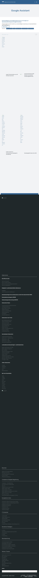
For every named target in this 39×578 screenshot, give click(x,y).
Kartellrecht (4, 557)
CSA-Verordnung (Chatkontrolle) (8, 484)
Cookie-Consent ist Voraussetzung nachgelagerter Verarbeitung (11, 153)
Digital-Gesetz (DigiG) (6, 488)
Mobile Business (5, 327)
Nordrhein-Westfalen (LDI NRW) (8, 356)
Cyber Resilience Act (6, 517)
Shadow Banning (5, 560)
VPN (3, 369)
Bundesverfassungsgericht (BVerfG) (8, 544)
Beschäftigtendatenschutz (7, 320)
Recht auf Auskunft (5, 281)
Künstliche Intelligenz (7, 526)
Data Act (3, 485)
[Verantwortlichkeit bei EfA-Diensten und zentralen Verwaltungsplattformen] (21, 75)
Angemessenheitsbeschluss (7, 336)
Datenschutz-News (9, 28)
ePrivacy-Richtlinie (5, 493)
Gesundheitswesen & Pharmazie (8, 474)
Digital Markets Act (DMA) (7, 489)
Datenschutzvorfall (5, 322)
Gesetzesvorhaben (5, 509)
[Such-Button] (36, 571)
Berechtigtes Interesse (6, 308)
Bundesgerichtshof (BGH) (6, 543)
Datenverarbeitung (5, 312)
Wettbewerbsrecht (5, 565)
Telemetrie (4, 366)
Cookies (3, 365)
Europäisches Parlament (6, 505)
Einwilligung (4, 313)
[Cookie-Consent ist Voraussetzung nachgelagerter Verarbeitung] (3, 153)
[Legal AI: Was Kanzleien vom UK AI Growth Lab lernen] (3, 75)
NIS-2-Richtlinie (5, 521)
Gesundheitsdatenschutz (6, 324)
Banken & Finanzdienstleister (7, 471)
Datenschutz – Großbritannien (7, 338)
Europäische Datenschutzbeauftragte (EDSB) (10, 502)
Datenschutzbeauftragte (6, 310)
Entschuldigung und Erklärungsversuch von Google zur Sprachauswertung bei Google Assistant (15, 21)
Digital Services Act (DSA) (7, 492)
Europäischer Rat (5, 506)
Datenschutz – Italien (6, 340)
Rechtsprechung (6, 538)
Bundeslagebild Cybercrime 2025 (30, 153)
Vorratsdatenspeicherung (6, 563)
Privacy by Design (5, 329)
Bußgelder (4, 290)
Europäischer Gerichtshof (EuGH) (8, 548)
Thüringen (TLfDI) (5, 359)
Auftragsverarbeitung (6, 306)
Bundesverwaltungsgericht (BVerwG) (8, 546)
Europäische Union (6, 498)
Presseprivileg (4, 559)
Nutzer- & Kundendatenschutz (7, 328)
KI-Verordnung (4, 535)
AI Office (3, 530)
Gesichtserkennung (5, 325)
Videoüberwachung (5, 331)
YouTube (3, 386)
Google (14, 28)
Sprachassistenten (24, 28)
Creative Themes (11, 575)
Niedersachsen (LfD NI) (6, 355)
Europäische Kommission (6, 504)
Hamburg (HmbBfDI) (5, 352)
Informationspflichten (6, 314)
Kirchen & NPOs (5, 475)
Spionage (3, 561)
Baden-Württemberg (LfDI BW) (7, 347)
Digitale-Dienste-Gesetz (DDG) (7, 487)
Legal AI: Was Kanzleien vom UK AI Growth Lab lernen (12, 75)
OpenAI (3, 382)
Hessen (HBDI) (4, 354)
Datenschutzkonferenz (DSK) (7, 351)
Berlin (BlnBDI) (4, 350)
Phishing (3, 522)
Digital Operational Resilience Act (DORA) (9, 491)
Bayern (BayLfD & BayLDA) (7, 348)
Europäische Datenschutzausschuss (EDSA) (10, 501)
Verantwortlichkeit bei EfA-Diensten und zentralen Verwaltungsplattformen (29, 75)
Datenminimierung (5, 309)
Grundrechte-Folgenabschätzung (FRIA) (9, 531)
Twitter (3, 385)
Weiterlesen (6, 27)
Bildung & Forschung (5, 472)
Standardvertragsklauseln (6, 342)
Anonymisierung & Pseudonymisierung (9, 305)
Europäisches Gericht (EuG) (7, 547)
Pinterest (3, 384)
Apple (3, 375)
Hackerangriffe (4, 518)
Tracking (3, 367)
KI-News (3, 534)
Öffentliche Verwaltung (6, 476)
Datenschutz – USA (5, 339)
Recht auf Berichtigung (6, 282)
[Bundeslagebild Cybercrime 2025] (21, 153)
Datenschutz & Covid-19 (6, 555)
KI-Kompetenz (4, 533)
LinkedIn (3, 378)
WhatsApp (4, 388)
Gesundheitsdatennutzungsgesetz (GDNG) (10, 495)
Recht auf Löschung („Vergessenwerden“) (9, 283)
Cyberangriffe (4, 515)
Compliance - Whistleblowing (7, 483)
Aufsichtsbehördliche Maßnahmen (8, 291)
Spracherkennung (30, 28)
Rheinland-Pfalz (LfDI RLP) (7, 358)
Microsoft (3, 381)
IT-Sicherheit (5, 512)
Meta (3, 379)
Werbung (3, 564)
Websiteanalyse (5, 370)
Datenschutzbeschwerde (6, 321)
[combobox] (18, 571)
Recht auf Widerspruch (6, 285)
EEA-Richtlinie (4, 556)
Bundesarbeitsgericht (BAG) (7, 541)
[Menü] (36, 2)
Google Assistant (18, 28)
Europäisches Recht (5, 508)
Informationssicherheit (6, 519)
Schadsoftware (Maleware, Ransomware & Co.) (10, 524)
